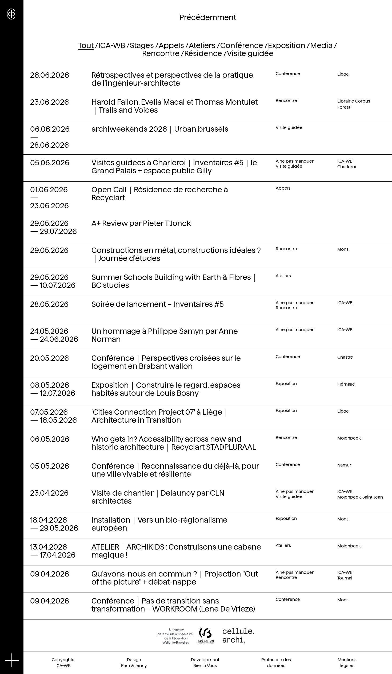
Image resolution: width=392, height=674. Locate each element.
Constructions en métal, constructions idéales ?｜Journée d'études (176, 254)
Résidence (203, 53)
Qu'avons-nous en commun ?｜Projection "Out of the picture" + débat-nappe (174, 578)
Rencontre (160, 53)
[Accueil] (11, 13)
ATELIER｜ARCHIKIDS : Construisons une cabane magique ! (176, 551)
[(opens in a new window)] (185, 635)
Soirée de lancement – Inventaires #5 (157, 304)
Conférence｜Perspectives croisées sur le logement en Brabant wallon (166, 362)
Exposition (286, 45)
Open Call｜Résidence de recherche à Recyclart (159, 194)
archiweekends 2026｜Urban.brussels (159, 129)
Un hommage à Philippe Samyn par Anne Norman (164, 335)
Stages (142, 45)
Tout (86, 45)
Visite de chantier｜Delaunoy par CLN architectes (158, 497)
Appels (171, 45)
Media (321, 45)
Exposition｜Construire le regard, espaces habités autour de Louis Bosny (166, 389)
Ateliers (202, 45)
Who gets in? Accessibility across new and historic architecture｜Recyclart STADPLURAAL (173, 443)
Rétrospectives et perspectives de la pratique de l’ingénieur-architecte (172, 79)
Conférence (241, 45)
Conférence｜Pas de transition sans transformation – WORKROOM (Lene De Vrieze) (173, 605)
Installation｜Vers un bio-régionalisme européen (159, 524)
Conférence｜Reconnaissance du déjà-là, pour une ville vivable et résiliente (175, 470)
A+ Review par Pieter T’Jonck (141, 223)
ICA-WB (111, 45)
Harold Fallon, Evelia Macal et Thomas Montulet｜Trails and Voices (174, 106)
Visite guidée (250, 53)
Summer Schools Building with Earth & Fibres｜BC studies (174, 281)
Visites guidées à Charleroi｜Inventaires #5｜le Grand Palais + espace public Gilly (174, 167)
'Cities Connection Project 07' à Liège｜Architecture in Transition (160, 416)
